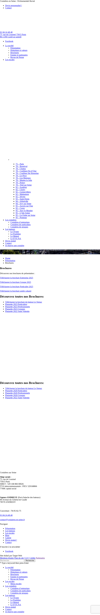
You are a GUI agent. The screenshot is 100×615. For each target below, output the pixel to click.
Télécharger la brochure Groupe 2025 (15, 282)
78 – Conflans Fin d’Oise (26, 171)
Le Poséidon (15, 600)
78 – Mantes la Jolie (24, 180)
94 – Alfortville (22, 201)
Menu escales (15, 584)
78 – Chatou (21, 169)
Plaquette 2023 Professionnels (17, 307)
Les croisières (10, 586)
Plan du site (19, 558)
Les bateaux (10, 531)
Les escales (9, 533)
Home (7, 258)
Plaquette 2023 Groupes (15, 309)
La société (9, 567)
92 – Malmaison (22, 194)
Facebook (9, 41)
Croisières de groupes (19, 593)
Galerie (8, 538)
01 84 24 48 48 (6, 32)
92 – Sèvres (20, 197)
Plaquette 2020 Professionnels (17, 393)
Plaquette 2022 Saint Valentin (17, 311)
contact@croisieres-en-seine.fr (12, 520)
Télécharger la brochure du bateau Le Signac (23, 302)
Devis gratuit (10, 607)
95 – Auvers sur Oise (24, 206)
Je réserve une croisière (14, 612)
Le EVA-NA (15, 605)
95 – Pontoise (21, 217)
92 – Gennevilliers (23, 192)
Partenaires (40, 558)
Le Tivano (14, 598)
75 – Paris (20, 164)
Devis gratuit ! (11, 540)
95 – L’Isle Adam (23, 213)
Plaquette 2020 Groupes (15, 395)
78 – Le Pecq (21, 176)
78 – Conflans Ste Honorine (27, 173)
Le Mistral (14, 602)
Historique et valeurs (18, 572)
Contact (8, 8)
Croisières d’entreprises (20, 588)
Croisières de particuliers (20, 591)
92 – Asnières (21, 187)
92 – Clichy (20, 190)
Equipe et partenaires (19, 577)
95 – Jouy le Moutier (24, 210)
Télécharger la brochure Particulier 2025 (16, 286)
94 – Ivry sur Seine (23, 203)
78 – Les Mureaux (23, 178)
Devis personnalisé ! (13, 5)
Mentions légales (7, 558)
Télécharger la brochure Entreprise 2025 (16, 278)
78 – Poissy (20, 183)
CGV (26, 558)
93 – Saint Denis (22, 199)
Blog (7, 535)
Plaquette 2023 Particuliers (16, 304)
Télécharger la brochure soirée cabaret (15, 291)
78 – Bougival (21, 166)
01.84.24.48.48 (6, 515)
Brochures (14, 574)
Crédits (32, 558)
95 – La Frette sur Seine (25, 215)
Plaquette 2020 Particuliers (16, 391)
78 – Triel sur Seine (24, 185)
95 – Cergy (20, 208)
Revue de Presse (17, 579)
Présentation (10, 260)
